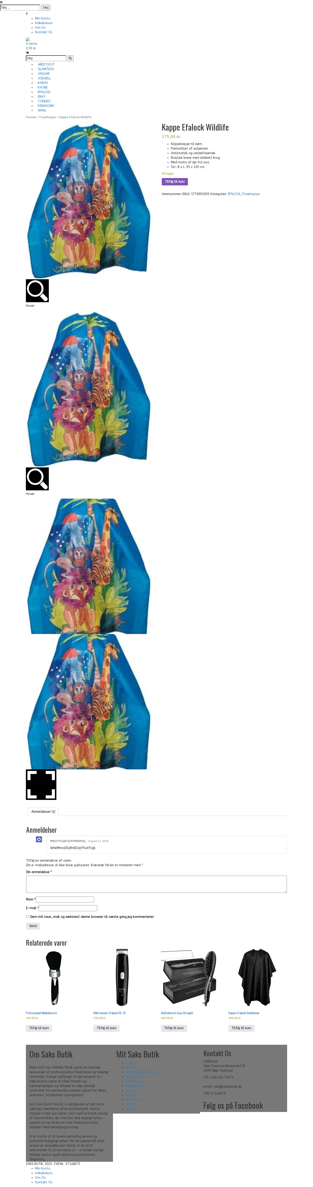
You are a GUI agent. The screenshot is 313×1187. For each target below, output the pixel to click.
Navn (31, 899)
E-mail (32, 908)
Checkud (132, 1068)
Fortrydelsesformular (142, 1072)
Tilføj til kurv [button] (39, 1028)
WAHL (42, 110)
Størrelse (133, 1109)
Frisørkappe (47, 117)
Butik (129, 1063)
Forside (31, 117)
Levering (132, 1090)
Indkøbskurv (44, 23)
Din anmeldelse (39, 872)
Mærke (131, 1095)
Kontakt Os (43, 32)
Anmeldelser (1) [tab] (43, 812)
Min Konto (42, 18)
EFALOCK (234, 194)
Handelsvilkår (136, 1077)
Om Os (40, 28)
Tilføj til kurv (175, 182)
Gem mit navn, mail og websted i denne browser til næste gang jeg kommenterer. (92, 917)
